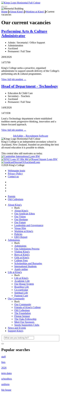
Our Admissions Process (26, 248)
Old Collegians (15, 199)
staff (3, 356)
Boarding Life (21, 286)
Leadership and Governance (28, 225)
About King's (17, 11)
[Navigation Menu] (6, 6)
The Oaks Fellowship (25, 319)
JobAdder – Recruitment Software (30, 135)
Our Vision (20, 216)
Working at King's (35, 11)
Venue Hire (20, 228)
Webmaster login (16, 170)
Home (4, 11)
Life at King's (15, 272)
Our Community (16, 298)
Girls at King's (21, 257)
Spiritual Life (21, 292)
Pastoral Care (21, 295)
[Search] (2, 343)
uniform (5, 384)
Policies (18, 234)
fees (3, 362)
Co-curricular (21, 289)
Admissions (14, 240)
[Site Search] (2, 6)
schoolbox (6, 378)
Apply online (21, 269)
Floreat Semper (22, 316)
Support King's (15, 330)
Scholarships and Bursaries (28, 263)
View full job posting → (13, 79)
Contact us (13, 176)
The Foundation (22, 313)
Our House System (24, 284)
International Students (25, 266)
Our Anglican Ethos (24, 213)
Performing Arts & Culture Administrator (24, 33)
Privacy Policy (15, 173)
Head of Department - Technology (29, 86)
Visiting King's (22, 251)
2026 (4, 367)
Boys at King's (21, 254)
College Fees (21, 260)
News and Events (17, 327)
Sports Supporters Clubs (26, 325)
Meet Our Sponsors (24, 322)
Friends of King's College (27, 307)
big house (6, 389)
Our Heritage (21, 219)
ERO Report (20, 237)
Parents (11, 196)
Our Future (20, 222)
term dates (6, 373)
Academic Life (22, 281)
